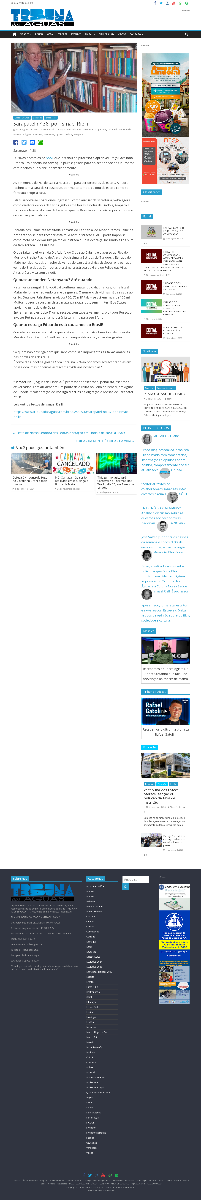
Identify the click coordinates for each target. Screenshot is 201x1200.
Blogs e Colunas (22, 117)
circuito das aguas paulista (92, 129)
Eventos (76, 34)
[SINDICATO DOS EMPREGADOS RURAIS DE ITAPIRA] (151, 282)
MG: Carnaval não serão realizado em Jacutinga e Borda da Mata (71, 481)
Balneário (91, 901)
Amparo (90, 891)
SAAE (50, 158)
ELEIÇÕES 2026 (94, 966)
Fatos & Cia (92, 986)
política (68, 134)
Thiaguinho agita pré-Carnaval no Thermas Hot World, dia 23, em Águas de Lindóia (115, 483)
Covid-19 (90, 936)
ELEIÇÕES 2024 (106, 34)
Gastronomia (93, 991)
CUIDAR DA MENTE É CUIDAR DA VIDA (105, 441)
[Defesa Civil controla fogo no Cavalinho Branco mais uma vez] (31, 455)
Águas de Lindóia (95, 886)
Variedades (92, 1147)
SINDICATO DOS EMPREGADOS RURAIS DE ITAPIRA (175, 286)
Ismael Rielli (51, 117)
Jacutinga (91, 1017)
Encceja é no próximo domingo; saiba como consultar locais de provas (174, 841)
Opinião (90, 1057)
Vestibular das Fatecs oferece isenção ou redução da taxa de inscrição (161, 796)
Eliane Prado (49, 129)
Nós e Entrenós (94, 1047)
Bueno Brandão (94, 911)
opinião (59, 134)
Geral (50, 34)
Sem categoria (93, 1112)
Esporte (62, 34)
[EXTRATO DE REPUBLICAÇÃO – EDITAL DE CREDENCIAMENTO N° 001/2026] (151, 301)
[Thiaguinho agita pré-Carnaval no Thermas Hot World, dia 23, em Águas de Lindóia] (116, 455)
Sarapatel (78, 134)
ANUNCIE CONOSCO (120, 1183)
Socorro (90, 1137)
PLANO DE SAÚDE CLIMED (164, 393)
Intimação (91, 1001)
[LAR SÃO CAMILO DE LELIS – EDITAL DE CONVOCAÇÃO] (151, 227)
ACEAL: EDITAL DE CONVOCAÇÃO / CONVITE (172, 330)
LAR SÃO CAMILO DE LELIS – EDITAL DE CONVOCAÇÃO (174, 231)
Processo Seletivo (95, 1077)
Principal (90, 1072)
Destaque (37, 117)
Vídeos (89, 1152)
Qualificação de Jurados (98, 1092)
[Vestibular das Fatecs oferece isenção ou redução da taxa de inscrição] (165, 755)
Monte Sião (92, 1037)
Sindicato (149, 388)
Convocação (92, 931)
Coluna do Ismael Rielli (119, 129)
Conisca (90, 926)
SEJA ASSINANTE (138, 1183)
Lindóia (90, 1022)
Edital (89, 34)
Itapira (89, 1012)
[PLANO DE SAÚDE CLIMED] (165, 359)
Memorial (91, 1027)
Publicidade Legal (95, 1087)
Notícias (90, 1052)
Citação (90, 921)
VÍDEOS (122, 34)
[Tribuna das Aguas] (14, 34)
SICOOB (90, 1122)
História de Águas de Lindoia (27, 134)
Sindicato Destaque (166, 388)
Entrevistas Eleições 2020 (99, 971)
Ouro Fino (91, 1062)
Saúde (89, 1107)
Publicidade (92, 1082)
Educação (162, 784)
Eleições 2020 (93, 956)
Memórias (49, 134)
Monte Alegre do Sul (96, 1032)
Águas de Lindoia (69, 129)
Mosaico (90, 1042)
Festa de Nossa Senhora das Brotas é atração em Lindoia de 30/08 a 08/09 (69, 433)
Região (173, 784)
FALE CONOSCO (154, 1183)
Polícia (39, 34)
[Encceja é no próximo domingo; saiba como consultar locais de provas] (151, 835)
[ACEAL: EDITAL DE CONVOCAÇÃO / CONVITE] (151, 327)
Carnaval (90, 916)
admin (170, 398)
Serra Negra (92, 1117)
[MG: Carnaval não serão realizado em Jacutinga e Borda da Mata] (73, 455)
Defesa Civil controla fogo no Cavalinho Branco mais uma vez (30, 481)
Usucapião (91, 1142)
